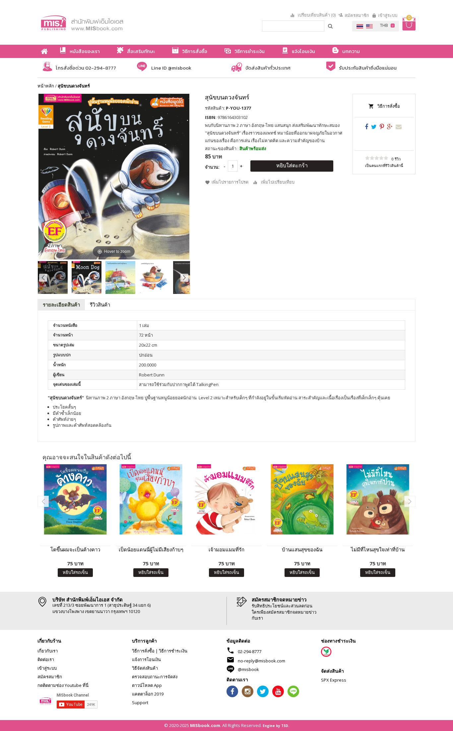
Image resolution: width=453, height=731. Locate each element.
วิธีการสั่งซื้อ (388, 106)
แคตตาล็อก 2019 (147, 694)
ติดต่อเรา (45, 659)
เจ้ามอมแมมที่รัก (226, 549)
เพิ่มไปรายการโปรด (230, 182)
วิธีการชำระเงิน (173, 651)
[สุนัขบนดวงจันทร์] (53, 277)
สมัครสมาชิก (357, 15)
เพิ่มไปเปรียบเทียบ (277, 182)
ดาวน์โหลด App (147, 685)
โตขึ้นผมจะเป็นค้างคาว (75, 549)
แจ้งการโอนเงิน (146, 659)
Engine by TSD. (276, 725)
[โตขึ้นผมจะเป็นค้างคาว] (75, 499)
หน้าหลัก (45, 86)
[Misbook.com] (100, 22)
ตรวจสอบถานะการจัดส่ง (154, 677)
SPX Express (333, 680)
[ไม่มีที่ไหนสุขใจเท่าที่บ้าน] (378, 499)
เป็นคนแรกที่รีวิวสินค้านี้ (384, 165)
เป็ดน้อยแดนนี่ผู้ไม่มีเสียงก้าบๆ (151, 549)
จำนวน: (212, 167)
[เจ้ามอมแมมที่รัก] (226, 499)
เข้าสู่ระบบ (387, 15)
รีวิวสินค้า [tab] (100, 304)
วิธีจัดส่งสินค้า (145, 668)
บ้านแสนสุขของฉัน (302, 549)
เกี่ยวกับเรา (47, 651)
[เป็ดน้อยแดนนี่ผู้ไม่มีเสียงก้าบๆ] (151, 499)
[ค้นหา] (330, 26)
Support (140, 702)
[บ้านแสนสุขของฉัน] (302, 499)
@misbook (248, 669)
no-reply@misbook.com (261, 661)
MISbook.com (205, 725)
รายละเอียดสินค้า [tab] (61, 304)
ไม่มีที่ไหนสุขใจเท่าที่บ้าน (378, 549)
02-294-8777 (249, 651)
